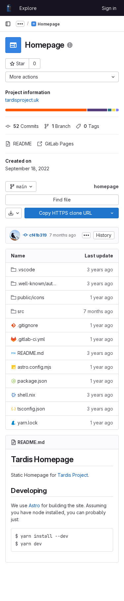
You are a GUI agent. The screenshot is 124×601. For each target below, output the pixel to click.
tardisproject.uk (22, 100)
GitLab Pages (59, 143)
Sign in (109, 8)
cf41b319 (37, 235)
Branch (61, 126)
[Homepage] (9, 8)
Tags (91, 126)
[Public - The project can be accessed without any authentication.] (69, 45)
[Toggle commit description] (86, 235)
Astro (34, 505)
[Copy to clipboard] (105, 536)
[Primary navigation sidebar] (8, 24)
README (22, 143)
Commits (26, 126)
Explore (28, 8)
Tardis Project (73, 475)
